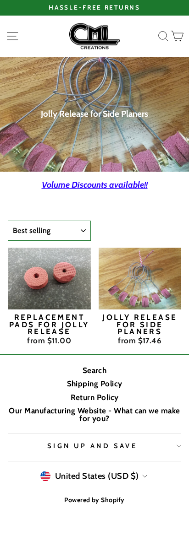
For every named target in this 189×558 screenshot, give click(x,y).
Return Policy (95, 397)
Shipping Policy (94, 383)
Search (95, 370)
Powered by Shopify (94, 500)
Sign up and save (92, 446)
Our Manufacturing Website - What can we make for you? (94, 414)
